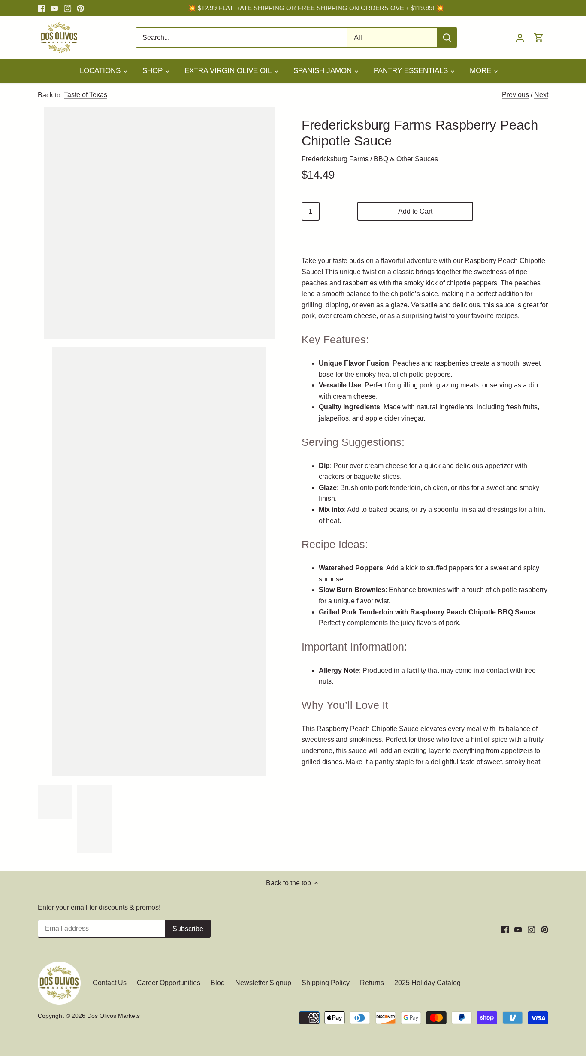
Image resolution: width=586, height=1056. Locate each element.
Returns (372, 982)
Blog (218, 982)
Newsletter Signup (263, 982)
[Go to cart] (539, 37)
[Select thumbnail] (55, 802)
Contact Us (110, 982)
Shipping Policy (326, 982)
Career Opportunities (168, 982)
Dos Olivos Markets (113, 1015)
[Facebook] (41, 8)
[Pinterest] (80, 8)
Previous (515, 94)
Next (541, 94)
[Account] (519, 37)
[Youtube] (54, 8)
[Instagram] (67, 8)
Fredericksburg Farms (335, 159)
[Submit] (447, 37)
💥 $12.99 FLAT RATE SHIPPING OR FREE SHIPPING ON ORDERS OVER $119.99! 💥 (316, 8)
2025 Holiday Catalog (427, 982)
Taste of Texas (85, 94)
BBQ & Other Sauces (406, 159)
